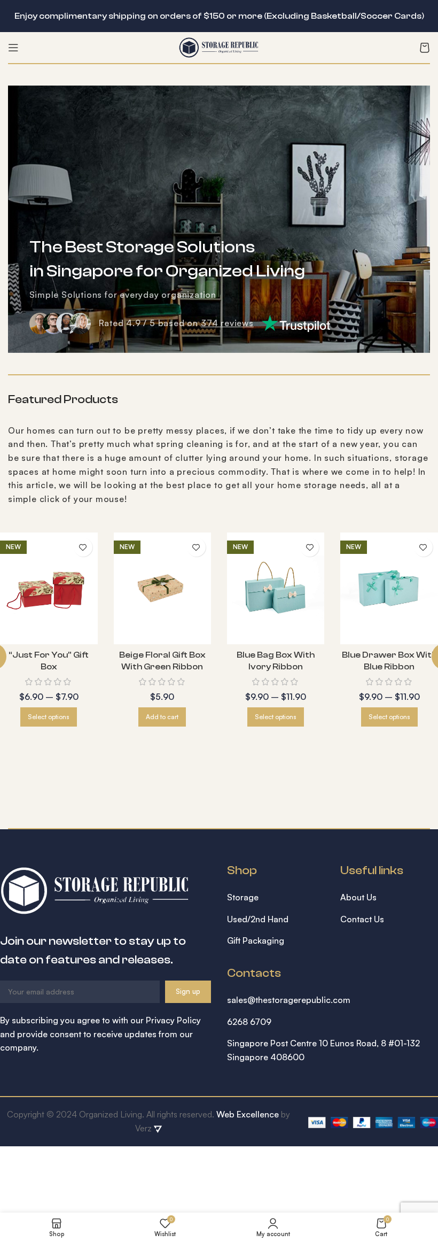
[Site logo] (219, 46)
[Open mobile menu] (13, 47)
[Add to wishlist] (83, 547)
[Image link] (95, 889)
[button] (162, 717)
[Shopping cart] (424, 47)
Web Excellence (247, 1114)
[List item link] (275, 898)
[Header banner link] (203, 16)
